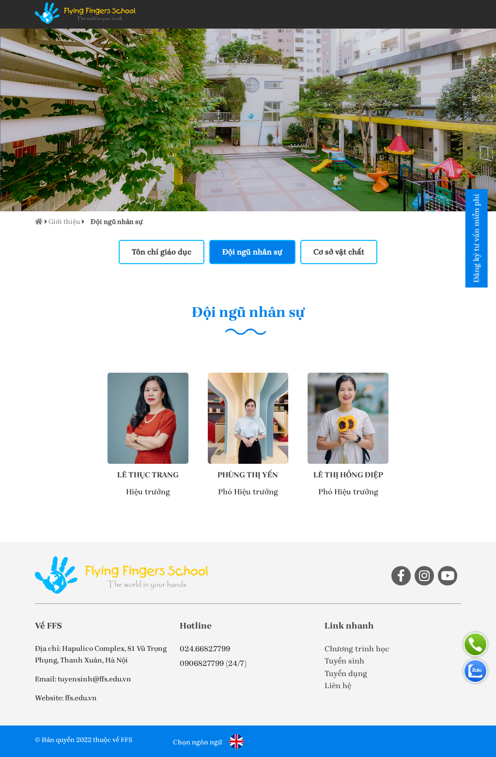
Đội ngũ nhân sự (116, 222)
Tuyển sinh (344, 660)
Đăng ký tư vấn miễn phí (476, 238)
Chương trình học (357, 648)
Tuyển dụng (346, 673)
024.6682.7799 (205, 648)
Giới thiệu (64, 222)
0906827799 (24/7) (213, 663)
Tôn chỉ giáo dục (161, 251)
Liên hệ (338, 685)
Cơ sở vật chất (338, 251)
